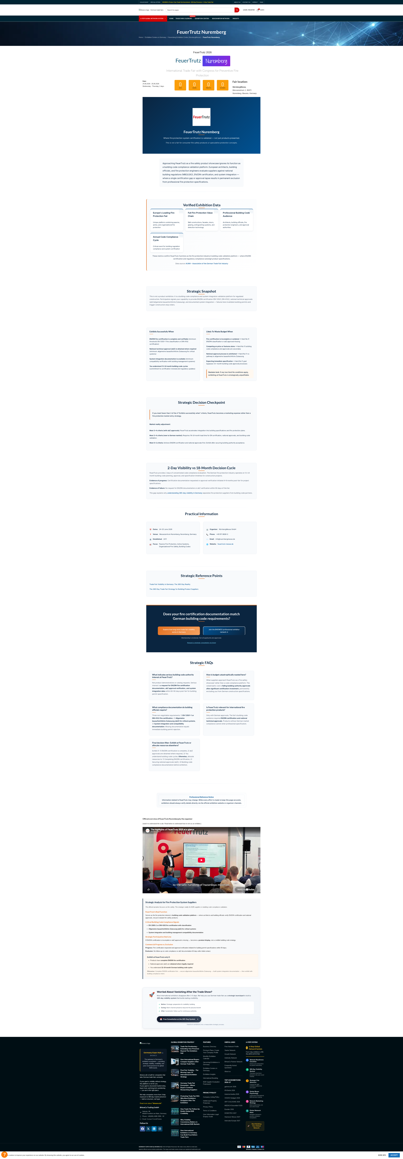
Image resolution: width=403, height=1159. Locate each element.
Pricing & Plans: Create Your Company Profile (211, 1051)
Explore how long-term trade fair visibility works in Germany (179, 631)
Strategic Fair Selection (254, 1081)
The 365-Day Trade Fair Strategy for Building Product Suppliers (174, 589)
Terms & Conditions (210, 1110)
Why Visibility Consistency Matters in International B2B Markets (190, 1122)
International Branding (210, 1078)
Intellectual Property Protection (210, 1102)
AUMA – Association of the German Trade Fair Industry (207, 264)
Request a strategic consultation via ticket (201, 643)
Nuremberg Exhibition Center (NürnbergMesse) (184, 37)
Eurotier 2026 (229, 1109)
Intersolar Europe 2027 (232, 1121)
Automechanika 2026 (232, 1094)
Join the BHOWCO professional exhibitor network (224, 631)
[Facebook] (142, 1128)
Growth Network (230, 1054)
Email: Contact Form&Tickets (152, 1119)
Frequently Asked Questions (231, 1067)
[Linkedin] (154, 1128)
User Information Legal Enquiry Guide (211, 1115)
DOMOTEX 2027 (230, 1113)
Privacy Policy (208, 1107)
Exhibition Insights (209, 1074)
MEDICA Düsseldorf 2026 (233, 1105)
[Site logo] (151, 10)
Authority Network (231, 1058)
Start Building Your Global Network (254, 1126)
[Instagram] (159, 1128)
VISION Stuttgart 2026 (232, 1098)
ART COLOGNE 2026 (232, 1102)
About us (228, 1071)
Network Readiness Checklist (257, 1061)
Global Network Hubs (255, 1111)
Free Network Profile (232, 1046)
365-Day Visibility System (256, 1070)
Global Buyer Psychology (254, 1092)
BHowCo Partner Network (233, 1062)
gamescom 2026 (230, 1086)
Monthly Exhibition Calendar (209, 1057)
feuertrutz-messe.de (225, 544)
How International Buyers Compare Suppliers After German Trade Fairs (189, 1062)
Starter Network (230, 1050)
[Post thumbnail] (175, 1050)
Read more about (151, 1103)
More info (382, 1155)
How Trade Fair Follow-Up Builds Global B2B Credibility (190, 1111)
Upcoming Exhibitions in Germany (211, 1063)
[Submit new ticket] (4, 1154)
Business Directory (209, 1046)
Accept (394, 1155)
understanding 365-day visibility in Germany (184, 493)
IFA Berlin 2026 (230, 1090)
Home (141, 37)
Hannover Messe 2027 (232, 1117)
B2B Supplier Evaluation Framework (211, 1083)
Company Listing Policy (211, 1097)
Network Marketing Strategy (256, 1102)
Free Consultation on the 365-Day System (179, 1019)
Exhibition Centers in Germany (155, 37)
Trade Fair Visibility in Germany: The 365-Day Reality (170, 584)
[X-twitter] (148, 1128)
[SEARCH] (237, 10)
